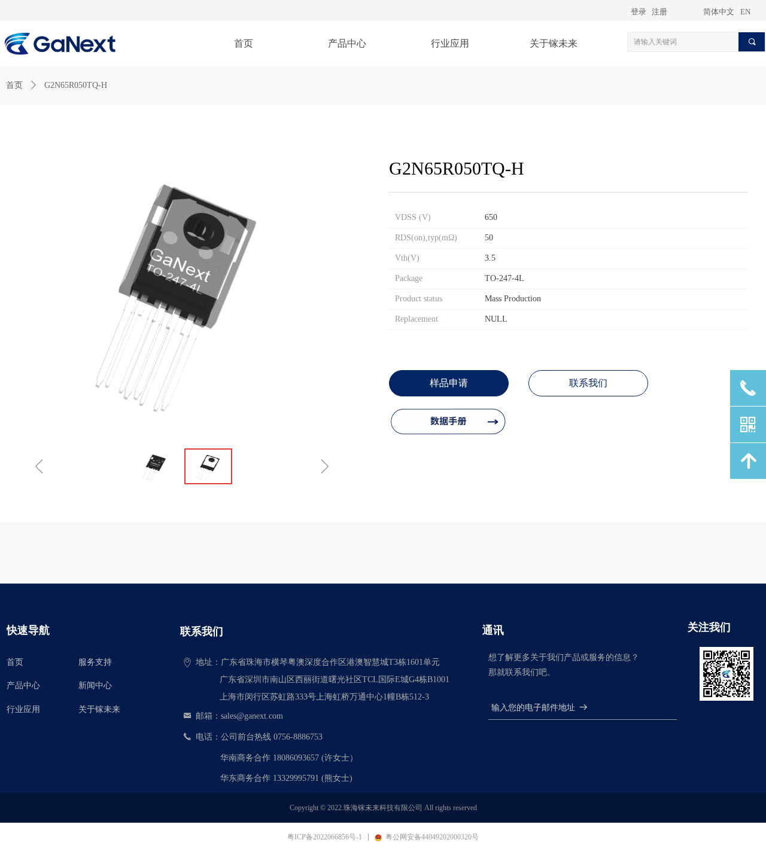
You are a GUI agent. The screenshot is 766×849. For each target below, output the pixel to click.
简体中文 (718, 11)
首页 (14, 85)
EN (745, 11)
